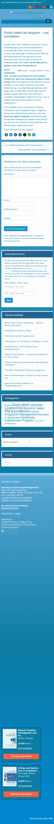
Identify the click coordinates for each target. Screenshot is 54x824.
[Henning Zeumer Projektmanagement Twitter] (51, 7)
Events (8, 405)
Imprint (15, 527)
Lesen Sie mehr (11, 130)
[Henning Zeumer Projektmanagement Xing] (47, 7)
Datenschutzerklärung (11, 525)
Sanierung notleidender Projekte (20, 419)
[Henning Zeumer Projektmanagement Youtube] (37, 7)
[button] (6, 134)
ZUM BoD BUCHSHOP (21, 756)
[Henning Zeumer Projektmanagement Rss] (30, 7)
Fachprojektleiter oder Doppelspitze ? (32, 150)
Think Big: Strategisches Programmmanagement (25, 370)
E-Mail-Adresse (11, 209)
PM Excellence (17, 411)
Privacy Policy (30, 525)
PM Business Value (31, 408)
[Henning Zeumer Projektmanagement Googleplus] (44, 7)
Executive (20, 405)
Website (7, 218)
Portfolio (34, 411)
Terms (9, 519)
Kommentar (9, 174)
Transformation (39, 421)
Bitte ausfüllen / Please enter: (17, 283)
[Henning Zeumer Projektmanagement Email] (33, 7)
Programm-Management (21, 414)
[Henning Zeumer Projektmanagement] (27, 13)
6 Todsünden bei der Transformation (20, 336)
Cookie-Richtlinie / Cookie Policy (16, 522)
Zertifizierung (10, 423)
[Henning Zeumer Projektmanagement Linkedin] (40, 7)
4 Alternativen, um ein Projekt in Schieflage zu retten (26, 341)
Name (7, 200)
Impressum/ (6, 527)
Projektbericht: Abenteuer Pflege (18, 331)
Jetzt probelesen (25, 748)
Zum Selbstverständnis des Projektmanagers (24, 145)
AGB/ (3, 519)
